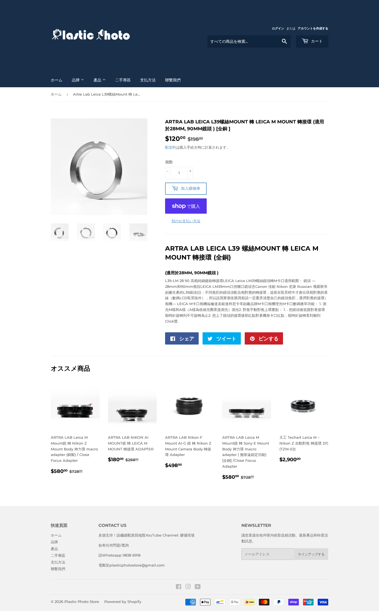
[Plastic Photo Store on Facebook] (178, 587)
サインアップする (311, 554)
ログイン (278, 28)
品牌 (76, 80)
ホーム (56, 80)
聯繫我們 (173, 80)
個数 (169, 161)
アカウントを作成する (313, 28)
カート (316, 41)
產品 (98, 80)
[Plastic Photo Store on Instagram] (188, 587)
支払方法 (148, 80)
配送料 (170, 147)
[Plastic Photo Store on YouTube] (198, 587)
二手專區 (123, 80)
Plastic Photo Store (81, 601)
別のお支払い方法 (185, 221)
